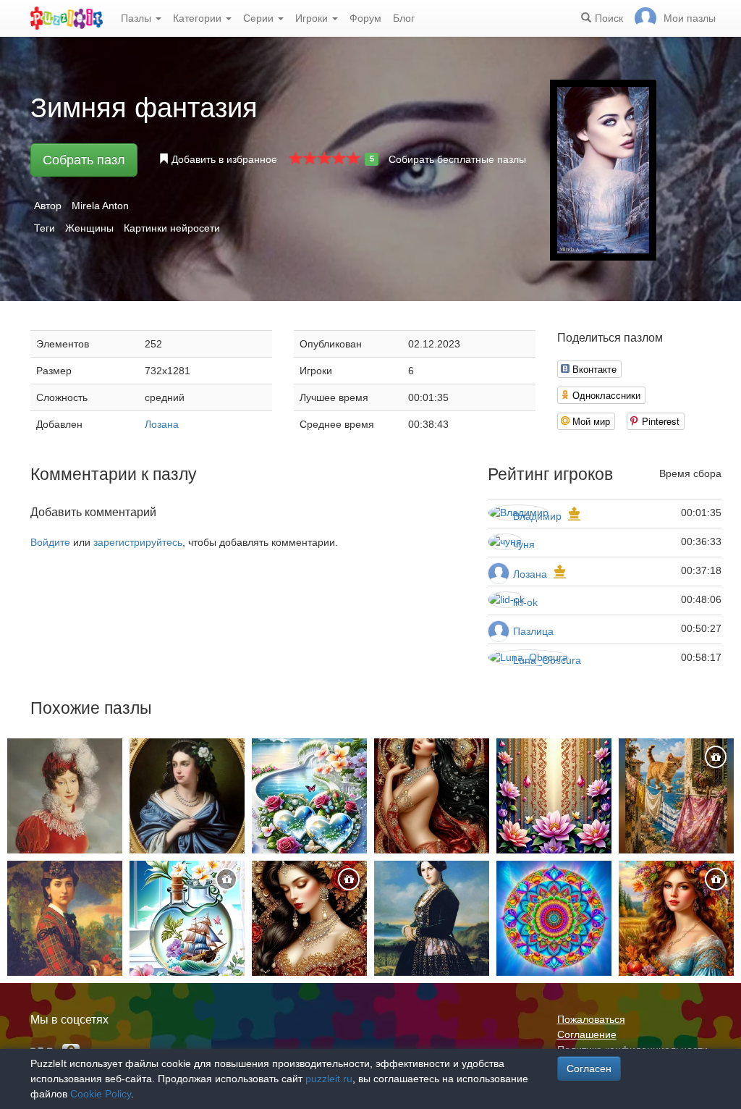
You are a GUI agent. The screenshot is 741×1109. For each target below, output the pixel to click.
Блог (404, 18)
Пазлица (533, 631)
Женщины (89, 228)
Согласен (589, 1068)
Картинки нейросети (172, 228)
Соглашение (587, 1034)
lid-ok (525, 602)
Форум (365, 18)
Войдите (50, 542)
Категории (198, 18)
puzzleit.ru (328, 1078)
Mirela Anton (100, 205)
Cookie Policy (100, 1094)
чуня (524, 544)
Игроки (313, 18)
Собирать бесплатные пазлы (457, 159)
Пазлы (137, 18)
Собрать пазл (84, 160)
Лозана (162, 424)
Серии (259, 18)
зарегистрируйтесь (137, 542)
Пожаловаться (591, 1019)
